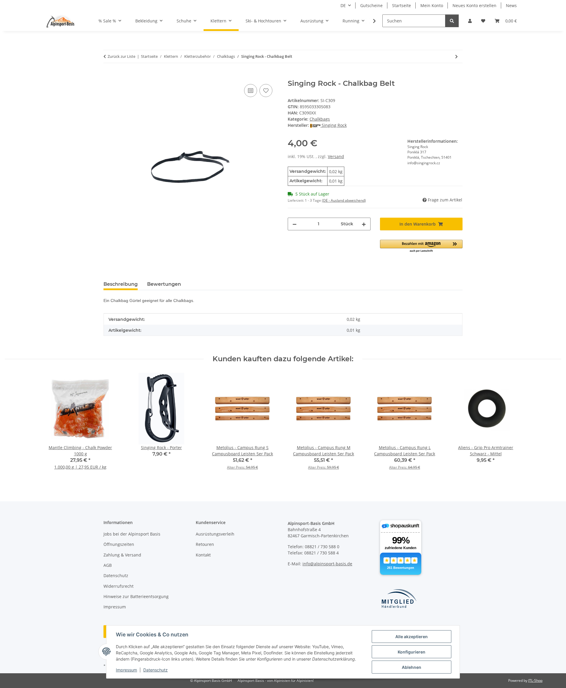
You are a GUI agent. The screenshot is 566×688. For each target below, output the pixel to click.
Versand (336, 156)
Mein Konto (431, 5)
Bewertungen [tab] (164, 284)
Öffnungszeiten (118, 544)
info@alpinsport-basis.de (327, 564)
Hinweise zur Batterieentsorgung (136, 596)
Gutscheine (371, 5)
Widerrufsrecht (118, 586)
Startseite (401, 5)
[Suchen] (452, 20)
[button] (469, 21)
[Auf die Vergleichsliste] (250, 90)
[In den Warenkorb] (108, 76)
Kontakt (203, 555)
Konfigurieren (411, 651)
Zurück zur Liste (121, 56)
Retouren (205, 544)
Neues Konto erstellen (474, 5)
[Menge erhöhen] (363, 224)
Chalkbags (320, 119)
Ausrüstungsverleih (215, 534)
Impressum (126, 669)
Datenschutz (155, 669)
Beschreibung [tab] (120, 284)
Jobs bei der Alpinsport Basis (131, 534)
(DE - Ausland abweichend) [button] (344, 200)
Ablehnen (411, 667)
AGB (107, 565)
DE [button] (343, 5)
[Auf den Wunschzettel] (265, 90)
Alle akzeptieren (411, 636)
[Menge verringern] (294, 224)
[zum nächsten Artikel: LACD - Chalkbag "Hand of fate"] (456, 56)
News (511, 5)
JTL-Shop (535, 680)
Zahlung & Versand (122, 555)
